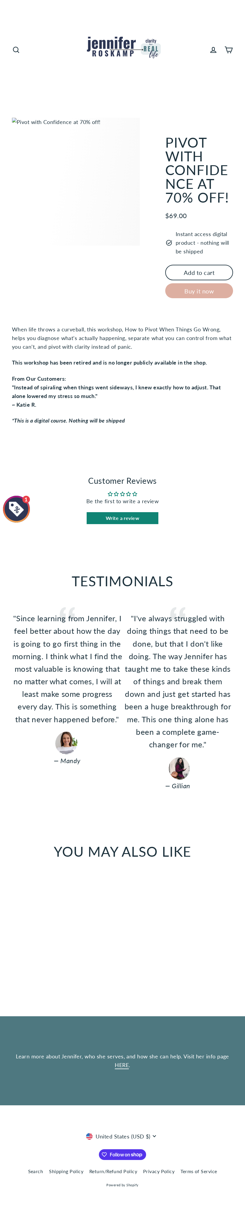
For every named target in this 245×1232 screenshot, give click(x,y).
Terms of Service (198, 1171)
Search (35, 1171)
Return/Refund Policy (113, 1171)
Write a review (122, 518)
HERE (122, 1065)
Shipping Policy (66, 1171)
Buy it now (199, 291)
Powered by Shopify (122, 1185)
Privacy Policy (158, 1171)
